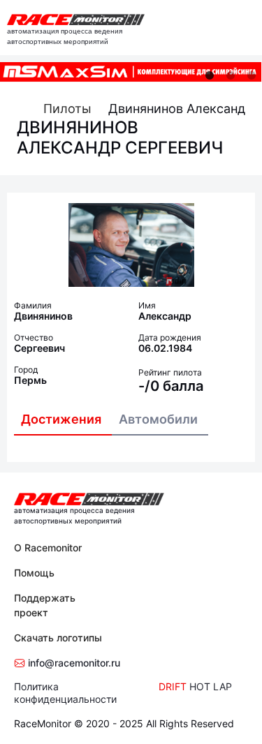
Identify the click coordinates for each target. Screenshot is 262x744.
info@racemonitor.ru (72, 663)
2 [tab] (231, 75)
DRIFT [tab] (173, 686)
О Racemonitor (48, 547)
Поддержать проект (44, 605)
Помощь (34, 573)
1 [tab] (210, 75)
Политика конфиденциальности (65, 692)
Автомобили (158, 419)
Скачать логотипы (58, 637)
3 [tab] (252, 75)
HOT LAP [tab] (210, 686)
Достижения (61, 419)
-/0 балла (170, 386)
